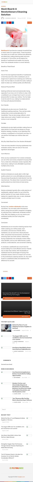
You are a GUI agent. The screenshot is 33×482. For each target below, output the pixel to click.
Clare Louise (17, 393)
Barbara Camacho (11, 18)
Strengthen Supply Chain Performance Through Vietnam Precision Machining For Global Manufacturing (12, 445)
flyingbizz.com (21, 477)
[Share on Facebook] (2, 23)
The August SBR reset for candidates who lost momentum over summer (22, 337)
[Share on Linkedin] (13, 23)
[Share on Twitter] (5, 23)
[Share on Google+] (7, 23)
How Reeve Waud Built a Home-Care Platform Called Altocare (21, 348)
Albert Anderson (18, 341)
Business (3, 6)
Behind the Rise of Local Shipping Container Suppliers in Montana (21, 326)
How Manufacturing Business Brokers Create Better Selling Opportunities (21, 373)
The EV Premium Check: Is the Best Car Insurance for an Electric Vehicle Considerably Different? (12, 456)
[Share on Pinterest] (10, 23)
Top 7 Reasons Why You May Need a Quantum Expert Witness (22, 399)
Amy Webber (17, 330)
